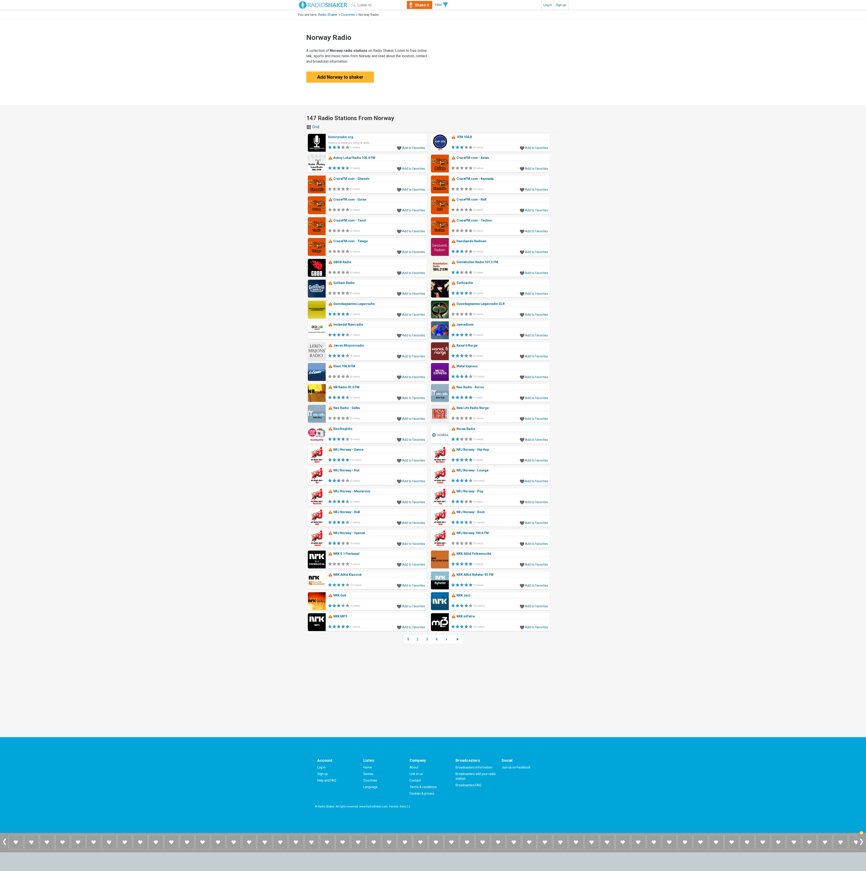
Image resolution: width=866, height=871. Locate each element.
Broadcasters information (474, 767)
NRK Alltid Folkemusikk (473, 554)
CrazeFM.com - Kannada (475, 179)
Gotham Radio (344, 283)
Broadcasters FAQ (468, 785)
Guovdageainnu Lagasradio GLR (480, 304)
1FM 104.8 (464, 137)
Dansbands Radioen (471, 241)
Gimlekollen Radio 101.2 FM (477, 262)
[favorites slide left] (4, 844)
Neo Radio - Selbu (346, 408)
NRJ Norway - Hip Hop (472, 449)
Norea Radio (465, 429)
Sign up (561, 5)
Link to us (416, 774)
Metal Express (467, 366)
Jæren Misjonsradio (348, 345)
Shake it (422, 5)
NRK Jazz (463, 595)
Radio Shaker (328, 15)
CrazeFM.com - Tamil (349, 220)
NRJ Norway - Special (349, 533)
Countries (348, 15)
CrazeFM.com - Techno (474, 220)
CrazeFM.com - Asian (472, 158)
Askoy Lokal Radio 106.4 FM (354, 158)
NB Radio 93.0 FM (346, 387)
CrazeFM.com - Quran (349, 199)
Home (367, 767)
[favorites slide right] (861, 844)
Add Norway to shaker (340, 77)
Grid (315, 126)
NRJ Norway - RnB (346, 512)
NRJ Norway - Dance (348, 449)
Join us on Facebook (516, 767)
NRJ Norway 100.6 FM (472, 533)
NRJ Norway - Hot (346, 470)
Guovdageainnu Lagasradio (354, 304)
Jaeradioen (465, 324)
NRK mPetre (465, 616)
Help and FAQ (326, 780)
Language (370, 787)
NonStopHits (342, 429)
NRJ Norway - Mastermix (351, 491)
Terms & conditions (423, 787)
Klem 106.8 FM (344, 366)
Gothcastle (464, 283)
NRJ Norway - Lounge (472, 470)
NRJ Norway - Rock (470, 512)
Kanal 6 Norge (466, 345)
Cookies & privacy (422, 793)
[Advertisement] (497, 62)
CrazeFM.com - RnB (471, 199)
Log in (548, 5)
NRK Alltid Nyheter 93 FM (474, 574)
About (414, 767)
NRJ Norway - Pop (469, 491)
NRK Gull (339, 595)
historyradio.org (340, 137)
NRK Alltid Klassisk (347, 574)
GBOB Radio (342, 262)
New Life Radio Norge (472, 408)
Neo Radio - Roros (470, 387)
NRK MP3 (340, 616)
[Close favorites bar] (861, 833)
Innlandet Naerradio (348, 324)
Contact (415, 780)
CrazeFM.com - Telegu (350, 241)
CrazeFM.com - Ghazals (351, 179)
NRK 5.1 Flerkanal (346, 554)
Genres (368, 774)
